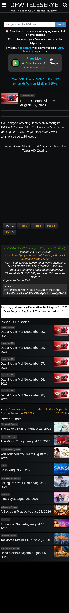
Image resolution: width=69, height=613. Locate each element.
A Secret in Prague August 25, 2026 (26, 511)
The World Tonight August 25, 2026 (25, 441)
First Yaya (5, 494)
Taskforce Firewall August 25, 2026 (25, 540)
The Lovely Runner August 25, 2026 (26, 428)
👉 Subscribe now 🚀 (34, 63)
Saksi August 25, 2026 (16, 470)
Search (60, 24)
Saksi (3, 465)
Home (24, 101)
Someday (5, 520)
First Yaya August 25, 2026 (20, 499)
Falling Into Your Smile (10, 478)
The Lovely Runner (9, 424)
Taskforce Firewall (8, 536)
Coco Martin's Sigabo (10, 548)
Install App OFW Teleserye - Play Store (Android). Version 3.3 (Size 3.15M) (35, 81)
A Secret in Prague (9, 507)
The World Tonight (8, 437)
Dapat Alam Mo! (27, 95)
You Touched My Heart (10, 450)
